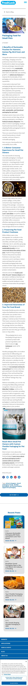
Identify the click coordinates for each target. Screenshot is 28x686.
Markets (4, 639)
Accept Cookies (14, 683)
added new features (16, 75)
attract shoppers (11, 483)
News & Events (6, 647)
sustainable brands (8, 248)
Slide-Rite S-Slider (8, 389)
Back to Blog (10, 12)
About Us (4, 655)
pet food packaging (15, 486)
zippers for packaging (9, 487)
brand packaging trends (11, 484)
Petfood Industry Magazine (11, 121)
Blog (3, 651)
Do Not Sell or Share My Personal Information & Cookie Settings (14, 678)
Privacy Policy (7, 674)
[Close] (26, 661)
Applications (5, 643)
